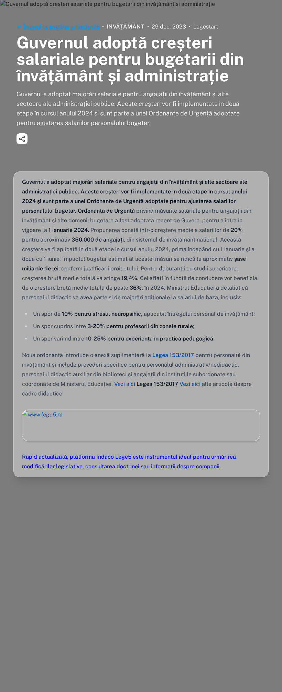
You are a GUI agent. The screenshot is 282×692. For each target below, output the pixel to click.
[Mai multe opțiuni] (22, 138)
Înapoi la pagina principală (61, 26)
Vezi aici (124, 384)
